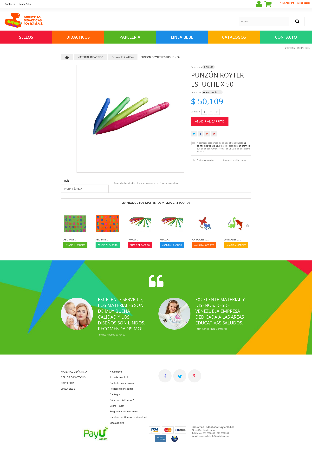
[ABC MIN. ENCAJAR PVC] (108, 224)
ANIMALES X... (200, 239)
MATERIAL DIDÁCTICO (74, 371)
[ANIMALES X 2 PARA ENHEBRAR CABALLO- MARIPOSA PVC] (204, 224)
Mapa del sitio (117, 422)
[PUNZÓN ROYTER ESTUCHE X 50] (130, 119)
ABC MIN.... (102, 239)
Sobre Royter (117, 405)
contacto (10, 4)
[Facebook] (165, 375)
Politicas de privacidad (121, 388)
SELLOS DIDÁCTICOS (73, 377)
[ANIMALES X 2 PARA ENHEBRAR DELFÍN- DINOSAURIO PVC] (236, 224)
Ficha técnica (73, 188)
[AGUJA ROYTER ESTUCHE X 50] (140, 224)
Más (66, 180)
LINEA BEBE (182, 37)
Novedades (116, 371)
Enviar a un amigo (205, 160)
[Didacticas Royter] (24, 20)
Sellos (26, 37)
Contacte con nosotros (122, 383)
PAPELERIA (67, 383)
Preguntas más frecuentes (124, 411)
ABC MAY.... (70, 239)
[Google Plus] (194, 375)
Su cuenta (290, 47)
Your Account (287, 2)
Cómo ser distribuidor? (122, 400)
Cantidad (195, 111)
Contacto (286, 37)
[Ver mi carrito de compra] (271, 4)
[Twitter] (179, 375)
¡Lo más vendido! (119, 377)
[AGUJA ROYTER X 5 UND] (172, 224)
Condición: (196, 92)
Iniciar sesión (303, 2)
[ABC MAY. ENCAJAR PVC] (75, 224)
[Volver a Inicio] (67, 57)
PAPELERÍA (130, 37)
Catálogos (234, 37)
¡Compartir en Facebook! (235, 160)
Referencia (196, 66)
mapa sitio (25, 4)
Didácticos (78, 37)
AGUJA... (133, 239)
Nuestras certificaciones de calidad (128, 417)
